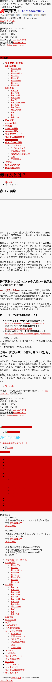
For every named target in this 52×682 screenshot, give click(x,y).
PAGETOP (5, 452)
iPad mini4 (15, 95)
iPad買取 (9, 584)
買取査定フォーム (13, 656)
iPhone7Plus (16, 68)
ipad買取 (9, 462)
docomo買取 (10, 468)
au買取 (8, 471)
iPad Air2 (15, 93)
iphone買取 (10, 459)
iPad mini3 (15, 98)
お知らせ (9, 650)
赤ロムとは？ (11, 673)
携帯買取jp (16, 678)
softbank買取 (11, 473)
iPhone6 (14, 83)
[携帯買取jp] (23, 16)
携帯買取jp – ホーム (14, 457)
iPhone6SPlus (16, 73)
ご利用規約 (10, 653)
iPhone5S (15, 85)
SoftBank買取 (11, 625)
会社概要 (9, 661)
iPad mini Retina (18, 102)
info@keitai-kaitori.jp (14, 45)
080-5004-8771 (19, 40)
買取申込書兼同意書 (15, 670)
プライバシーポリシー (16, 664)
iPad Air (14, 100)
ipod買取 (9, 465)
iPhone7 (14, 71)
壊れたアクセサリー (20, 154)
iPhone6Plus (16, 80)
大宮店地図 (10, 541)
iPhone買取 (10, 562)
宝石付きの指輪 (18, 151)
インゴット (16, 145)
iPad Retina (15, 107)
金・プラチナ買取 (13, 476)
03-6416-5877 (10, 21)
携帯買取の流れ (12, 659)
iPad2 (13, 112)
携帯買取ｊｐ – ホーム (16, 560)
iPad (12, 115)
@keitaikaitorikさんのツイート (14, 443)
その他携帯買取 (12, 628)
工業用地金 (16, 159)
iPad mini (15, 105)
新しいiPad (16, 110)
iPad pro (14, 90)
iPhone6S (15, 76)
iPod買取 (9, 617)
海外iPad (15, 117)
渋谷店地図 (10, 526)
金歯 (13, 156)
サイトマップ (11, 667)
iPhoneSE (15, 78)
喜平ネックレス (18, 148)
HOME (8, 182)
